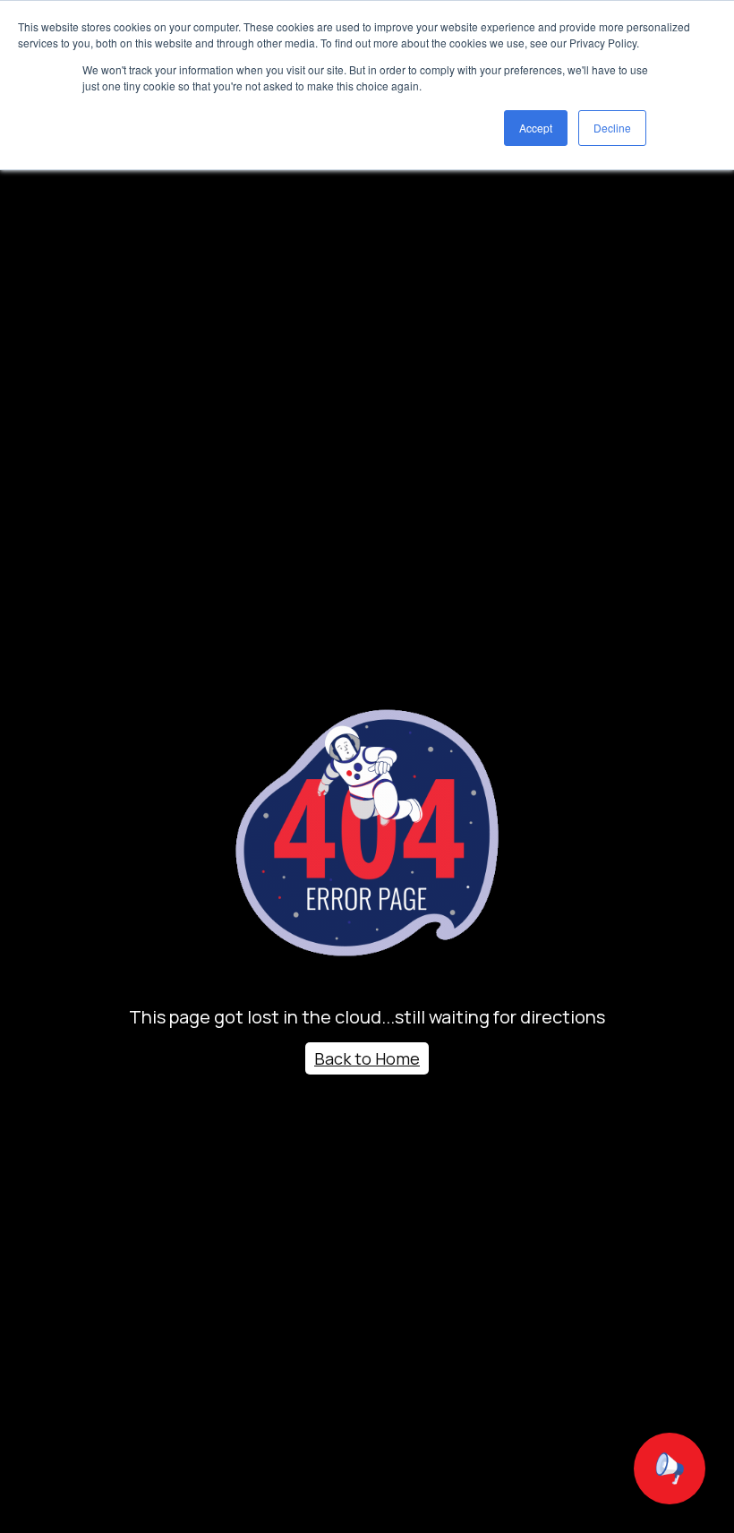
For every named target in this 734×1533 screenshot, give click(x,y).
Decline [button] (612, 127)
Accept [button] (535, 127)
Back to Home (367, 1058)
